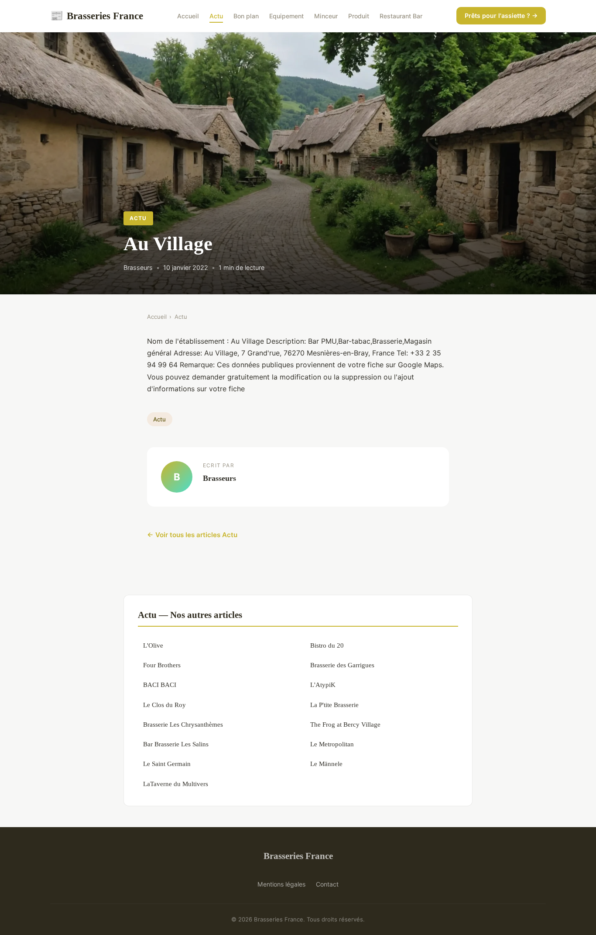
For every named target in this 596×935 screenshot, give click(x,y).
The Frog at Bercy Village (345, 724)
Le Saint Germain (167, 763)
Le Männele (326, 763)
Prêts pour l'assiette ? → (501, 15)
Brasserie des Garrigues (342, 665)
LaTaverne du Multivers (175, 783)
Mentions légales (281, 884)
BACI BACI (159, 684)
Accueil (188, 16)
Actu (216, 16)
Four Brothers (162, 665)
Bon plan (246, 16)
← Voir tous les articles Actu (192, 535)
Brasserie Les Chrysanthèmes (183, 724)
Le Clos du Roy (164, 704)
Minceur (326, 16)
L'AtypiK (323, 684)
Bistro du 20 (327, 645)
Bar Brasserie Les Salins (176, 744)
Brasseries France (96, 15)
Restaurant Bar (401, 16)
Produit (358, 16)
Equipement (286, 16)
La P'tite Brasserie (334, 704)
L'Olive (153, 645)
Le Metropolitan (332, 744)
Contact (327, 884)
